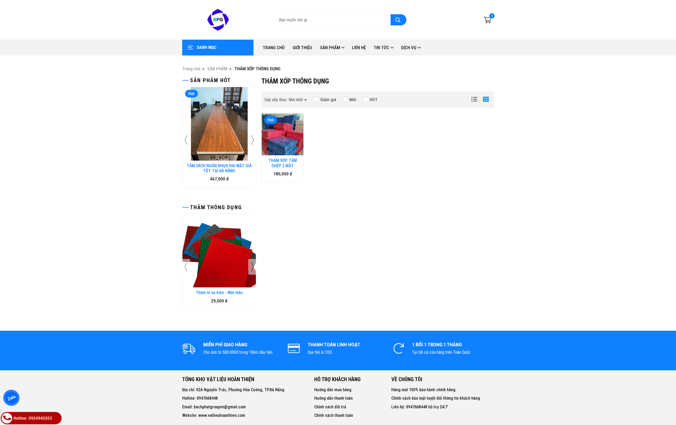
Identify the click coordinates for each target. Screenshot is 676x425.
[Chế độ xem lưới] (486, 99)
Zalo (11, 397)
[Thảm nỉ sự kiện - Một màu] (219, 250)
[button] (285, 99)
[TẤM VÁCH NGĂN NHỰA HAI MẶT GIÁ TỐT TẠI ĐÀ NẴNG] (219, 124)
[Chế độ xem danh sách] (474, 99)
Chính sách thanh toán (333, 415)
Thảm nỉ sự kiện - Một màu (219, 292)
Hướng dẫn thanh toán (333, 398)
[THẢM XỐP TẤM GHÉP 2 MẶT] (282, 134)
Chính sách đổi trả (330, 406)
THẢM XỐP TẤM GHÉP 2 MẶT (282, 163)
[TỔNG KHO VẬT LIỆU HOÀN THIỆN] (217, 19)
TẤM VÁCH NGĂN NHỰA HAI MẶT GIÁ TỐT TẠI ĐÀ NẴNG (219, 168)
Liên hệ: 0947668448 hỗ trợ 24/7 (419, 406)
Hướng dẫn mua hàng (332, 389)
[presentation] (186, 140)
